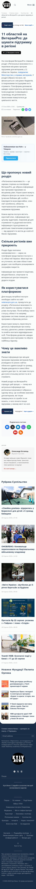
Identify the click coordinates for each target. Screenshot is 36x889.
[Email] (15, 432)
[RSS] (20, 432)
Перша (6, 800)
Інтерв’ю (15, 820)
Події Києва (27, 800)
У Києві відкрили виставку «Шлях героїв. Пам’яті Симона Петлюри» (21, 706)
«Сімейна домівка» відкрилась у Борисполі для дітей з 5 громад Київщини (18, 511)
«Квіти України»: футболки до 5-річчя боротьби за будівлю (18, 586)
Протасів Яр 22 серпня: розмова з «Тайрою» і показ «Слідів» (18, 621)
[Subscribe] (32, 736)
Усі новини (16, 800)
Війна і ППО (18, 804)
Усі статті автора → (10, 468)
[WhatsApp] (23, 109)
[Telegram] (29, 109)
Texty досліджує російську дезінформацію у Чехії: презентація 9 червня (21, 683)
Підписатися (11, 158)
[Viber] (26, 109)
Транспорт (9, 814)
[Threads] (21, 771)
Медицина (8, 810)
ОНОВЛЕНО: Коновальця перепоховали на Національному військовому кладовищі (18, 549)
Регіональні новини (12, 817)
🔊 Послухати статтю (12, 52)
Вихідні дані (26, 838)
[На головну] (7, 5)
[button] (15, 5)
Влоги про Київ (11, 824)
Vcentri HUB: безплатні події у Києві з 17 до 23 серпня (16, 657)
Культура (5, 820)
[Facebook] (7, 427)
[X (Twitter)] (12, 427)
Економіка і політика (23, 814)
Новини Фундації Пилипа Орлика (18, 671)
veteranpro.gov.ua (9, 302)
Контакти (7, 833)
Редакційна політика (21, 833)
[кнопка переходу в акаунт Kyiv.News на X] (18, 771)
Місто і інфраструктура (23, 810)
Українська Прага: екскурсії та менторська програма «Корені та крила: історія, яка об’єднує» (22, 695)
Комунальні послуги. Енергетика (18, 807)
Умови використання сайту (13, 835)
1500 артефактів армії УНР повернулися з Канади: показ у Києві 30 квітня (22, 716)
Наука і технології (27, 820)
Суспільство (20, 106)
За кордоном (25, 824)
